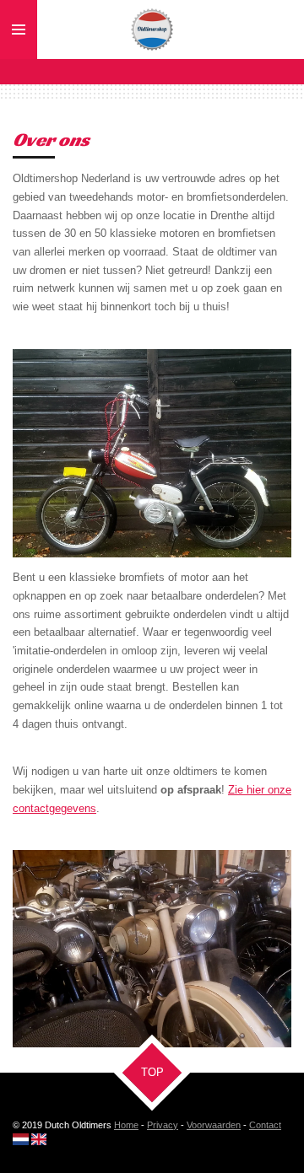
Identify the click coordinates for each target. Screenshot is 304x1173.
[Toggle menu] (18, 29)
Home (126, 1125)
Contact (265, 1125)
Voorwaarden (214, 1125)
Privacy (162, 1125)
